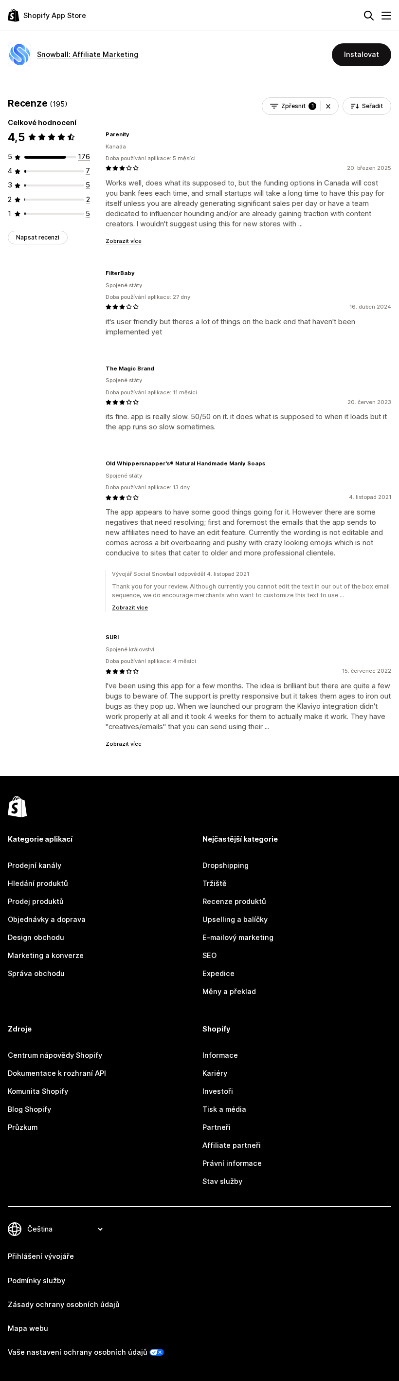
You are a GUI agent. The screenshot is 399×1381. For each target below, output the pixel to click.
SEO (209, 955)
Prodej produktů (36, 901)
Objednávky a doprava (47, 919)
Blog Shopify (29, 1109)
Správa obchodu (36, 973)
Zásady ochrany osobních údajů (64, 1304)
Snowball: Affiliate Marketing (87, 54)
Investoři (217, 1091)
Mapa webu (28, 1328)
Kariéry (214, 1073)
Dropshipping (225, 865)
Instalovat (361, 54)
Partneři (216, 1127)
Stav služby (222, 1181)
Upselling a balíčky (235, 919)
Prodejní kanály (34, 865)
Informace (220, 1055)
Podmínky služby (36, 1280)
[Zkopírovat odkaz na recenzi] (135, 134)
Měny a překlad (229, 991)
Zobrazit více (124, 241)
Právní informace (232, 1163)
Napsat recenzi (37, 237)
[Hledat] (369, 15)
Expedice (218, 973)
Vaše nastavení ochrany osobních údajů (77, 1352)
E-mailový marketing (237, 937)
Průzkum (22, 1127)
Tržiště (214, 883)
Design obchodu (36, 937)
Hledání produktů (38, 883)
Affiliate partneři (231, 1145)
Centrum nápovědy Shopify (55, 1055)
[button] (328, 106)
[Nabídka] (386, 15)
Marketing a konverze (46, 955)
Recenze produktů (234, 901)
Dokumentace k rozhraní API (57, 1073)
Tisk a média (224, 1109)
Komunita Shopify (38, 1091)
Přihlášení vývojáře (41, 1256)
